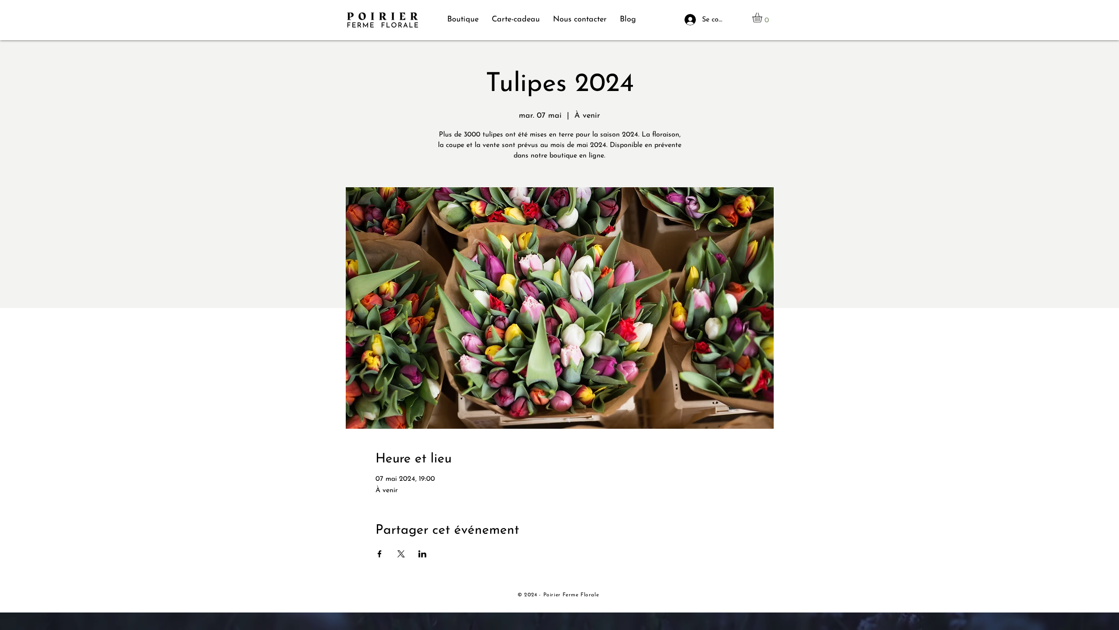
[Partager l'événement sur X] (401, 553)
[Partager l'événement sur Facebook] (379, 553)
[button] (763, 18)
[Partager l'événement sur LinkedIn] (422, 553)
